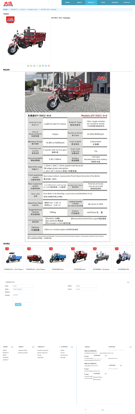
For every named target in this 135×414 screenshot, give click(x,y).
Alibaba (87, 347)
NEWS (4, 355)
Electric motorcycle (42, 352)
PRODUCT (14, 9)
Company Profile (22, 350)
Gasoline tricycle (32, 9)
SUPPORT (5, 357)
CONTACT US (10, 282)
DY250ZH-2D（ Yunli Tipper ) (13, 269)
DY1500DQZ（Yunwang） (101, 269)
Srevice (63, 352)
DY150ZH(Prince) (57, 269)
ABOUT (5, 350)
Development (64, 355)
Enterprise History (23, 352)
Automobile (40, 357)
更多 (128, 282)
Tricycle (22, 9)
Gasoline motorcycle (42, 350)
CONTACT (5, 360)
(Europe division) (97, 377)
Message (63, 357)
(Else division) (97, 379)
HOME (5, 9)
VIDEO (62, 350)
